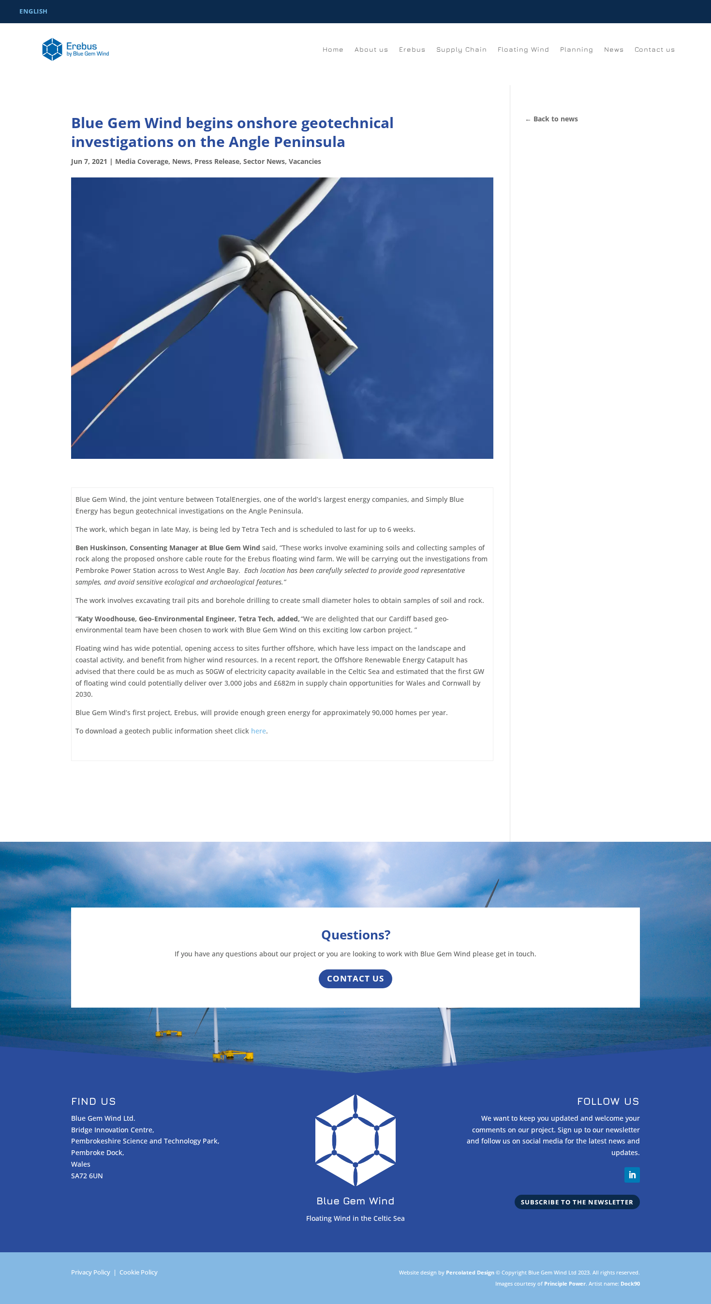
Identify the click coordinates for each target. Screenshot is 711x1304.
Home (333, 49)
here (257, 730)
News (614, 49)
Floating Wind (523, 49)
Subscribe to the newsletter (577, 1202)
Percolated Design (470, 1272)
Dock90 (630, 1283)
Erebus (412, 49)
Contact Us (355, 978)
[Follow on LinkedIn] (632, 1175)
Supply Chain (461, 49)
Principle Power (565, 1283)
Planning (576, 49)
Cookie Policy (138, 1272)
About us (371, 49)
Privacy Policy (90, 1272)
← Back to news (551, 118)
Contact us (655, 49)
